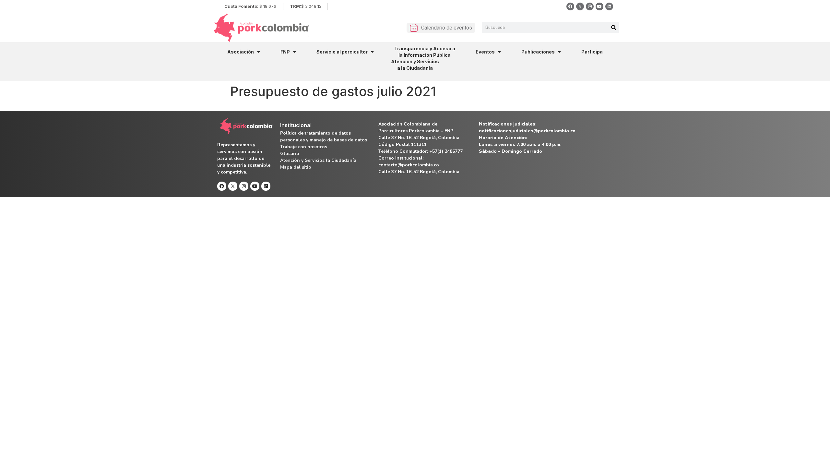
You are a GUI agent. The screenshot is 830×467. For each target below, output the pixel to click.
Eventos (485, 51)
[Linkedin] (609, 6)
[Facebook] (570, 6)
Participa (592, 51)
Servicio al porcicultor (342, 51)
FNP (285, 51)
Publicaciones (538, 51)
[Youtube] (599, 6)
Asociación (240, 51)
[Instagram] (590, 6)
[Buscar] (613, 27)
